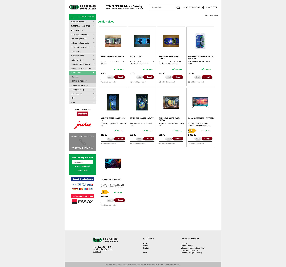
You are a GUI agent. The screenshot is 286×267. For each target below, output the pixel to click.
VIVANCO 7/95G (136, 57)
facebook (97, 251)
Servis (145, 246)
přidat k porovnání (109, 82)
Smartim (176, 264)
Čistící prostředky (77, 90)
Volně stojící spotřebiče (80, 35)
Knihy (73, 102)
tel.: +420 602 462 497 (103, 247)
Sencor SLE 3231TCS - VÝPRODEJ (201, 118)
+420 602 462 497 (83, 147)
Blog (145, 252)
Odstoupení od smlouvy (190, 250)
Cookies (162, 264)
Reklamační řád (186, 246)
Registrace (188, 7)
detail (110, 77)
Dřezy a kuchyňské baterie (80, 47)
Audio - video (76, 73)
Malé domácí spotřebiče (80, 43)
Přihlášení (197, 7)
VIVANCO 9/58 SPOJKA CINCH (112, 57)
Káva (73, 98)
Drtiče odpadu (76, 52)
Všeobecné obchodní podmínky (192, 248)
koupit (120, 77)
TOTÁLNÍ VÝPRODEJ (78, 22)
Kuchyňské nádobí (77, 56)
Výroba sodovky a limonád (81, 68)
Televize (75, 77)
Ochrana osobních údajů (82, 166)
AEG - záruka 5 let (77, 30)
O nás (145, 243)
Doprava (184, 243)
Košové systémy (77, 60)
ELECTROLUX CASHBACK (80, 26)
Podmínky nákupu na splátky (191, 253)
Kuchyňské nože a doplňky (81, 64)
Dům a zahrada (76, 94)
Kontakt (146, 248)
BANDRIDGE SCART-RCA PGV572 (143, 118)
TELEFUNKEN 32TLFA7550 (111, 180)
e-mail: (102, 249)
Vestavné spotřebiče (78, 39)
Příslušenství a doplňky (79, 85)
